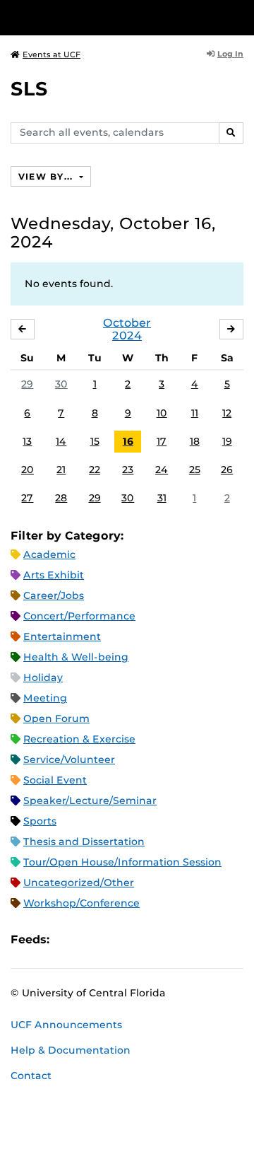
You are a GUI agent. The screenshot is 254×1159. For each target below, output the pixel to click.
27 (27, 497)
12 (226, 413)
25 (194, 469)
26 (227, 469)
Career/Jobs (53, 595)
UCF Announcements (66, 1024)
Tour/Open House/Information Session (122, 862)
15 (94, 441)
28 (61, 497)
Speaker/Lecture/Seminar (90, 800)
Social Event (55, 780)
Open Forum (56, 718)
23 (127, 469)
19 (227, 441)
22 (94, 469)
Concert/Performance (79, 616)
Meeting (45, 698)
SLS (29, 88)
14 (61, 441)
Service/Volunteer (69, 759)
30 (61, 384)
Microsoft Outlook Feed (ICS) (92, 939)
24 (161, 469)
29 (27, 384)
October (127, 323)
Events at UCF (51, 54)
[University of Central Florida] (107, 17)
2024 (127, 335)
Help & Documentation (71, 1050)
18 (195, 441)
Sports (39, 821)
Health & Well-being (75, 657)
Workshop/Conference (81, 903)
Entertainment (62, 636)
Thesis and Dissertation (84, 841)
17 (162, 441)
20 (27, 469)
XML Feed (140, 939)
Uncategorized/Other (78, 882)
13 (27, 441)
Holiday (43, 677)
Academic (49, 554)
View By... (47, 176)
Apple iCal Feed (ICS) (68, 939)
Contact (31, 1075)
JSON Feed (164, 939)
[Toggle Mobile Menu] (239, 17)
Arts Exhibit (53, 575)
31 (162, 497)
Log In (230, 54)
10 (162, 413)
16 (128, 441)
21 (61, 469)
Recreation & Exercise (79, 739)
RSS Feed (116, 939)
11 (194, 413)
